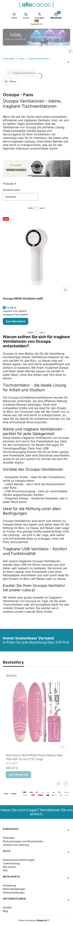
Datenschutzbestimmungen (19, 859)
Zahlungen (9, 837)
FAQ (5, 870)
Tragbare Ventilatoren (38, 58)
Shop (21, 58)
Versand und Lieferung (16, 844)
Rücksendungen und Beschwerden (23, 841)
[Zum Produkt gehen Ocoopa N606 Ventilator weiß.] (36, 255)
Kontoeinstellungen (14, 892)
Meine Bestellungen (14, 888)
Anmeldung (9, 885)
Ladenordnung (11, 863)
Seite (30, 208)
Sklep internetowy (32, 920)
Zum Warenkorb (15, 321)
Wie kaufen (9, 866)
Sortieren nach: (11, 189)
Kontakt (7, 907)
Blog (5, 910)
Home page (8, 58)
